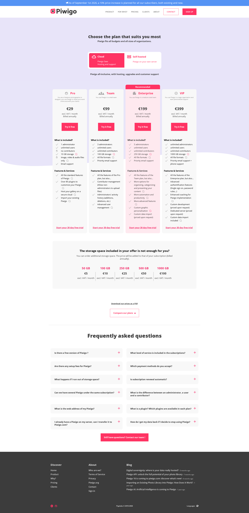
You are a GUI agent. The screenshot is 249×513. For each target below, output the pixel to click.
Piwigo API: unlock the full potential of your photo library (154, 474)
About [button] (156, 12)
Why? (53, 478)
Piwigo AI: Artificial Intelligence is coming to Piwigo (151, 489)
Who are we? (95, 470)
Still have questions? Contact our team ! (124, 437)
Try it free (70, 126)
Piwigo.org (94, 482)
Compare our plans (123, 313)
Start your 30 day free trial (69, 227)
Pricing (134, 12)
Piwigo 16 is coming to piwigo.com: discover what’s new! (154, 478)
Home (54, 470)
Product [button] (109, 12)
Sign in (92, 491)
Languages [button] (191, 506)
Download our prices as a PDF (124, 303)
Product (54, 474)
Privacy (92, 478)
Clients (146, 12)
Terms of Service (97, 474)
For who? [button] (122, 12)
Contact (92, 486)
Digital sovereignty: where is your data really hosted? (152, 470)
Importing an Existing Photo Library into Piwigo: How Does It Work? (159, 482)
